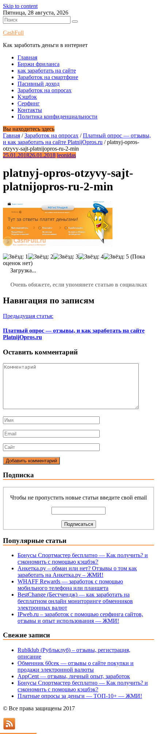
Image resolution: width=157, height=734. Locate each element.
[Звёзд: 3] (65, 256)
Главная (27, 57)
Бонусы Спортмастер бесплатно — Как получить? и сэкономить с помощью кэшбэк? (83, 558)
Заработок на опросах (45, 90)
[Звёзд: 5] (116, 256)
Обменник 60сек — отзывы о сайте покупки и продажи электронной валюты (76, 666)
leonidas (66, 155)
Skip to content (20, 6)
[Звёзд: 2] (40, 256)
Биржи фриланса (39, 64)
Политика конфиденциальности (57, 116)
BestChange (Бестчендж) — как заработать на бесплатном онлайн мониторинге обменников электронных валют (75, 601)
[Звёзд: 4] (91, 256)
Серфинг (29, 103)
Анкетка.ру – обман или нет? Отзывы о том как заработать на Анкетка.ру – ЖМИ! (77, 571)
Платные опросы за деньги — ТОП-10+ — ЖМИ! (80, 696)
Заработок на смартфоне (48, 77)
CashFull (13, 33)
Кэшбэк (27, 97)
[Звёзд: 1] (15, 256)
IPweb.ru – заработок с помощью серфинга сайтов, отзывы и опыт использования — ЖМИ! (80, 617)
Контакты (30, 110)
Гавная (11, 135)
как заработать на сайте (47, 70)
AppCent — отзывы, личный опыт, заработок (74, 676)
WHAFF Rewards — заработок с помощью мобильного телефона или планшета (70, 584)
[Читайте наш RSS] (9, 728)
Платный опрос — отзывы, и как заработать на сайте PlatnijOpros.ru (77, 138)
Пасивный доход (39, 84)
